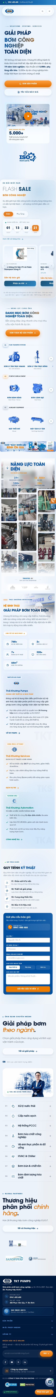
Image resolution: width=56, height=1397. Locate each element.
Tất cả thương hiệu (26, 1228)
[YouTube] (12, 1362)
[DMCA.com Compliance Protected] (27, 1385)
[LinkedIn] (25, 1362)
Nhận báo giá (43, 1392)
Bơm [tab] (8, 214)
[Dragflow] (24, 1244)
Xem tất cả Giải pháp (14, 633)
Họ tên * (9, 936)
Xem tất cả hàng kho (11, 239)
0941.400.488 (15, 1297)
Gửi (45, 1353)
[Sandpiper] (29, 1259)
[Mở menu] (49, 11)
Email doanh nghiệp (14, 954)
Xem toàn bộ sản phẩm (21, 333)
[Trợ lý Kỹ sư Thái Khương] (49, 1381)
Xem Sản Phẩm (29, 84)
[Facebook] (5, 1362)
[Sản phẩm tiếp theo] (51, 266)
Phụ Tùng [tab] (20, 214)
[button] (28, 116)
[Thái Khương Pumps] (9, 11)
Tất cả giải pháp (26, 1051)
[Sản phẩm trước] (4, 266)
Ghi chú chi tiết (12, 972)
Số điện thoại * (12, 945)
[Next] (51, 359)
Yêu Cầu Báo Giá (30, 92)
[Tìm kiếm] (42, 11)
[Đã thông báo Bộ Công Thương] (11, 1384)
